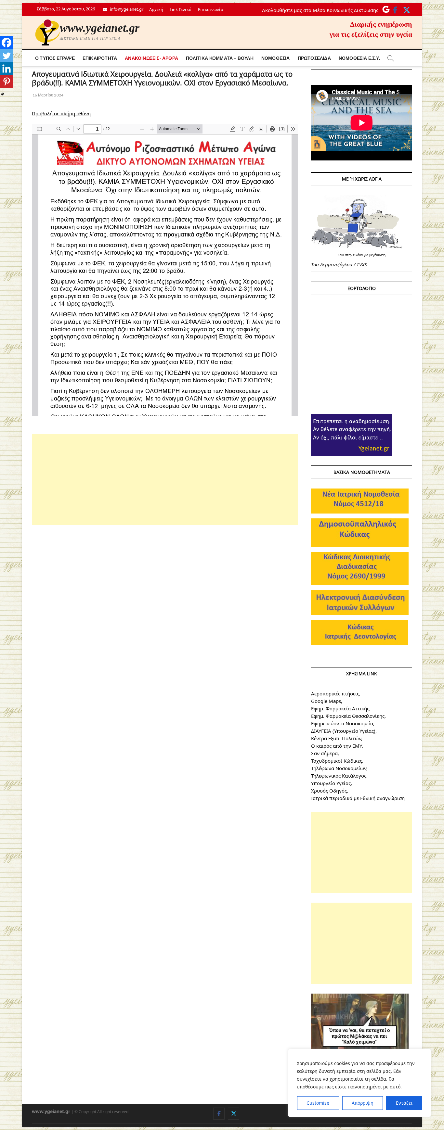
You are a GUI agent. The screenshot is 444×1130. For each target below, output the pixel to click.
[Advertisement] (165, 479)
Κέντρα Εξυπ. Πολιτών (336, 738)
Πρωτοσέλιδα (314, 58)
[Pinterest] (6, 81)
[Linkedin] (6, 68)
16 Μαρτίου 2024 (47, 95)
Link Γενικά (180, 9)
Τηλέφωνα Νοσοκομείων (338, 768)
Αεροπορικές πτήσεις (335, 693)
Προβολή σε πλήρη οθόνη (61, 113)
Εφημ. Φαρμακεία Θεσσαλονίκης (348, 716)
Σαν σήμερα (324, 753)
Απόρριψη (362, 1103)
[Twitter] (6, 55)
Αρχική (156, 9)
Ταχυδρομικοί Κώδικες (336, 760)
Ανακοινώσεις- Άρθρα (151, 58)
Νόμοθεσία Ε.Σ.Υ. (359, 58)
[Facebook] (6, 42)
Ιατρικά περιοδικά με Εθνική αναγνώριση (358, 798)
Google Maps (326, 701)
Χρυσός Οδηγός (329, 790)
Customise (318, 1103)
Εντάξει (404, 1103)
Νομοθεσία (275, 58)
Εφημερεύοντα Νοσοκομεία (342, 723)
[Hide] (2, 94)
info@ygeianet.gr (126, 9)
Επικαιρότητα (100, 58)
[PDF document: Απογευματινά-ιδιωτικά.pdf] (165, 270)
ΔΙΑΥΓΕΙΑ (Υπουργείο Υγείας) (343, 731)
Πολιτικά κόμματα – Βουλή (220, 58)
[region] (359, 1083)
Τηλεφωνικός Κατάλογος (338, 775)
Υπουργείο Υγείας (331, 783)
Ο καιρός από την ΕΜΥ (336, 746)
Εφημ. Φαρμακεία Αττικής (340, 708)
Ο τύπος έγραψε (55, 58)
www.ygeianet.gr (99, 27)
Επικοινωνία (210, 9)
